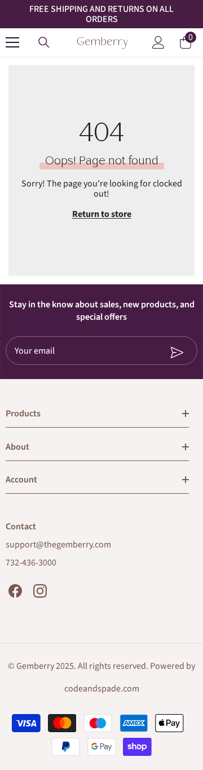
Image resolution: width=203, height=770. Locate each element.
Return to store (101, 214)
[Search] (44, 42)
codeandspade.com (101, 688)
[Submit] (149, 352)
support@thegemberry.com (58, 544)
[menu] (12, 42)
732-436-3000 (31, 562)
